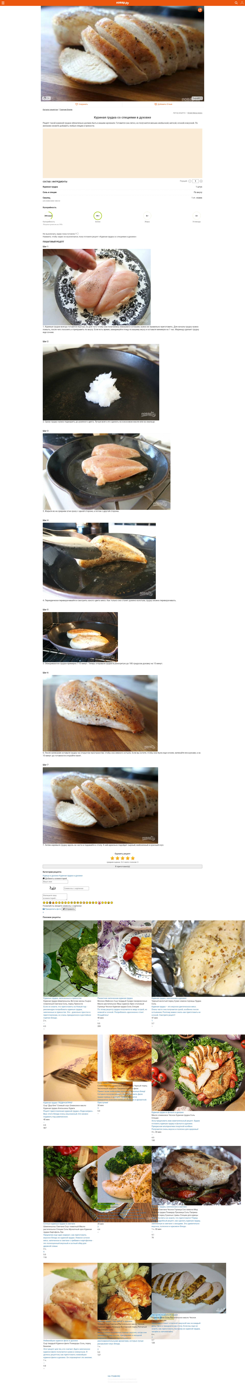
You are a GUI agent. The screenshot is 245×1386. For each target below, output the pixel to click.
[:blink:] (59, 902)
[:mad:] (44, 902)
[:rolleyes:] (74, 902)
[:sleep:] (102, 902)
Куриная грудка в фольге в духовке (168, 1112)
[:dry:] (105, 902)
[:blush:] (84, 902)
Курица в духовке (51, 876)
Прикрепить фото (53, 909)
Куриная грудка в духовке (71, 876)
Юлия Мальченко (195, 113)
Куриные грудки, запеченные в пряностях (62, 998)
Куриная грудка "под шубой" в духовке (114, 1321)
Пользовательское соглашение (122, 1379)
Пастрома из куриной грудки (165, 1315)
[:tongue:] (90, 902)
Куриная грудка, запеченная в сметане (169, 1207)
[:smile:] (87, 902)
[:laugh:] (108, 902)
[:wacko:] (65, 902)
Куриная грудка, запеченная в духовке (169, 998)
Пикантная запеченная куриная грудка (115, 998)
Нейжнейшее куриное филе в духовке (60, 1341)
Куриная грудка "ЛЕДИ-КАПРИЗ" (58, 1103)
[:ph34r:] (50, 902)
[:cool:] (77, 902)
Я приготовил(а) (122, 866)
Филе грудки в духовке (107, 1204)
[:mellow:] (96, 902)
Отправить (70, 909)
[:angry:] (93, 902)
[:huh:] (111, 902)
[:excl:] (53, 902)
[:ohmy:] (47, 902)
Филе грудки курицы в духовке (111, 1083)
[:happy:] (68, 902)
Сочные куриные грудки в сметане (59, 1224)
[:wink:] (56, 902)
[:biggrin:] (80, 902)
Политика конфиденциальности (122, 1382)
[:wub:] (99, 902)
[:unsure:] (71, 902)
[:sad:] (62, 902)
